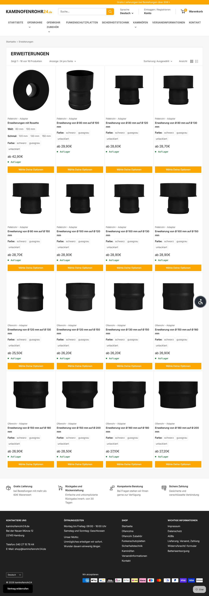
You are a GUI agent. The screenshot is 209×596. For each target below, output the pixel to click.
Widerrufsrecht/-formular (182, 545)
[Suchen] (110, 11)
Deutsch (12, 575)
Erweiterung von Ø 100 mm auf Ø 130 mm (127, 233)
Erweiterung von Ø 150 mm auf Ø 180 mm (29, 429)
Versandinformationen (168, 22)
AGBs (171, 536)
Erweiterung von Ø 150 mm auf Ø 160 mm (176, 331)
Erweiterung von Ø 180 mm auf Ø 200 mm (177, 429)
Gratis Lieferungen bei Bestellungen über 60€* (135, 2)
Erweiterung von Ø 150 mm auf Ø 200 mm (79, 429)
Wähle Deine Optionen (31, 169)
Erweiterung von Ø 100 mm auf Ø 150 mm (176, 233)
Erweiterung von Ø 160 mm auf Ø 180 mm (127, 429)
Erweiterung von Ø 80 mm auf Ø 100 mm (78, 124)
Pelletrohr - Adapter (18, 118)
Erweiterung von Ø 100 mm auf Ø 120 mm (78, 233)
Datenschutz (175, 531)
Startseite (15, 22)
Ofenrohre (34, 22)
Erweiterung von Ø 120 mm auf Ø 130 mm (29, 331)
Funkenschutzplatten (82, 22)
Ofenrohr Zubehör (53, 25)
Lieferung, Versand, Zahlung (184, 541)
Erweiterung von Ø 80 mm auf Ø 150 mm (29, 233)
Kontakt (195, 22)
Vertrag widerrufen (17, 588)
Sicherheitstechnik (115, 22)
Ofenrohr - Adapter (17, 325)
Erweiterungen (26, 41)
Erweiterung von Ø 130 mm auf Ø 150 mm (127, 331)
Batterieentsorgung (178, 550)
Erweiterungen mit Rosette (23, 122)
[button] (200, 302)
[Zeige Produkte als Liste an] (196, 61)
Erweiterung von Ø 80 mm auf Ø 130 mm (176, 124)
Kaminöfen (140, 22)
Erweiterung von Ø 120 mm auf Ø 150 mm (78, 331)
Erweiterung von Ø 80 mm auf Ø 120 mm (127, 124)
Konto (147, 13)
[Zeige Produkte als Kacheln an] (191, 61)
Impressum (174, 526)
